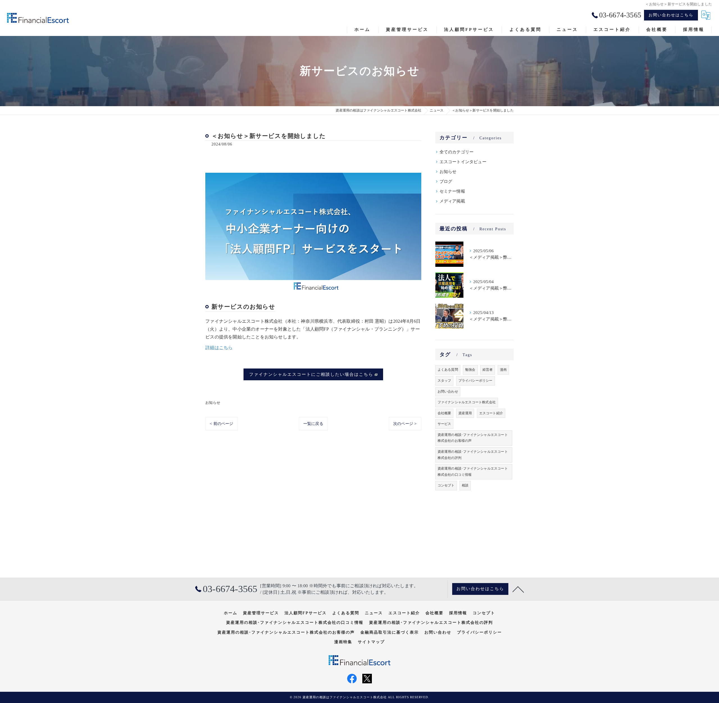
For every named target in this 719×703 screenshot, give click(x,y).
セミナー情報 (452, 191)
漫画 (503, 370)
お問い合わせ (448, 391)
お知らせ (212, 403)
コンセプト (446, 485)
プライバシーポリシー (475, 381)
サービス (444, 424)
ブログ (446, 181)
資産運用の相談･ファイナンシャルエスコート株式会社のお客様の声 (473, 438)
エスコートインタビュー (463, 162)
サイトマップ (371, 642)
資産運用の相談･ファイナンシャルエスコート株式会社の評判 (473, 455)
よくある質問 (448, 370)
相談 (465, 485)
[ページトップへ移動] (518, 589)
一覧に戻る (313, 424)
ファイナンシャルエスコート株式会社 (467, 402)
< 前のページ (221, 424)
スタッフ (444, 381)
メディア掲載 (452, 201)
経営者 (488, 370)
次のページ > (405, 424)
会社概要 (444, 413)
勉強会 (470, 370)
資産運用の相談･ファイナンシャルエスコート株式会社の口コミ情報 (473, 472)
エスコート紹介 (491, 413)
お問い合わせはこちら (671, 15)
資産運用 (465, 413)
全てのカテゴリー (457, 152)
